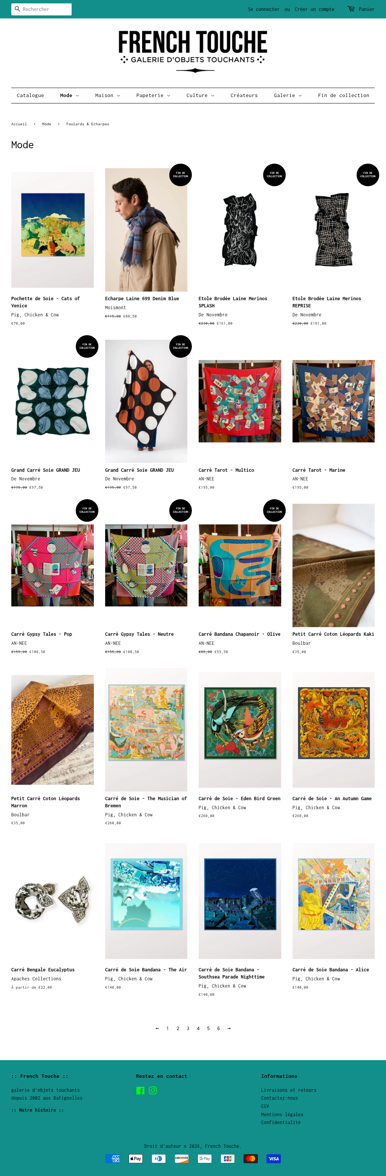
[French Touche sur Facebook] (140, 1092)
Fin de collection (343, 95)
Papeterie (151, 95)
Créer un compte (314, 9)
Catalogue (30, 95)
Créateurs (244, 95)
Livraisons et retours (289, 1090)
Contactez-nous (279, 1097)
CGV (265, 1106)
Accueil (19, 124)
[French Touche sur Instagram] (153, 1092)
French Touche (222, 1146)
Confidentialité (281, 1122)
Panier (367, 9)
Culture (199, 95)
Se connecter (264, 9)
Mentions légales (282, 1114)
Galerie (286, 95)
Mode (67, 95)
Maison (105, 95)
